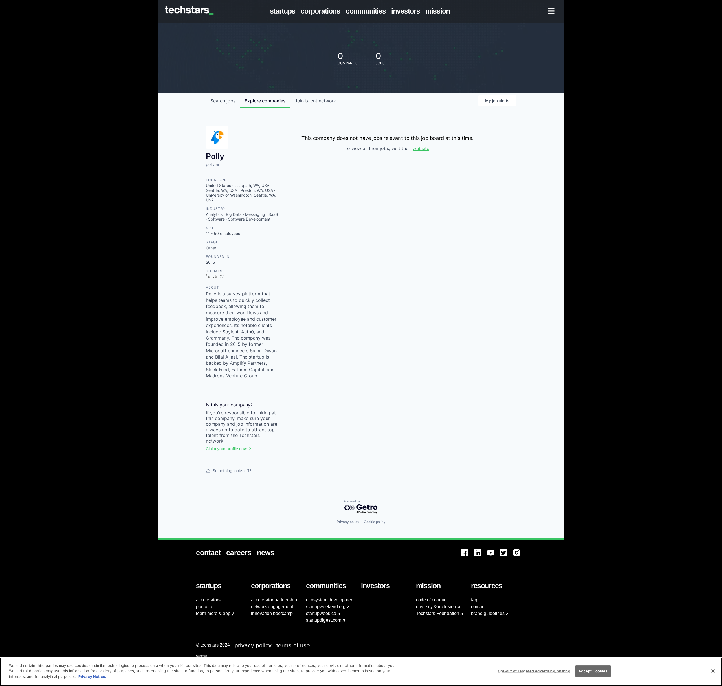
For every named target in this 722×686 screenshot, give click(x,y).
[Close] (713, 671)
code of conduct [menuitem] (432, 599)
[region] (361, 671)
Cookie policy (375, 522)
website (421, 148)
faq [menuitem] (474, 599)
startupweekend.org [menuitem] (325, 606)
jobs (222, 101)
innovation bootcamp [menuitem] (272, 613)
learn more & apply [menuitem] (215, 613)
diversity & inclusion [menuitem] (436, 606)
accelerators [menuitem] (208, 599)
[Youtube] (493, 556)
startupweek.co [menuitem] (321, 613)
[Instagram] (519, 556)
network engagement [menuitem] (272, 606)
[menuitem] (283, 11)
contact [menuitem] (478, 606)
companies (265, 101)
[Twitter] (506, 556)
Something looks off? (232, 470)
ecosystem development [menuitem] (330, 599)
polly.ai (212, 164)
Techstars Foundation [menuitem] (437, 613)
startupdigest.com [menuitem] (323, 620)
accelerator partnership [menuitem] (274, 599)
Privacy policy (348, 522)
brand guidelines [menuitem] (488, 613)
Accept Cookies (592, 671)
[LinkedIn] (480, 556)
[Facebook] (467, 556)
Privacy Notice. (92, 676)
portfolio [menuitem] (204, 606)
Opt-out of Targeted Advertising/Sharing (534, 671)
